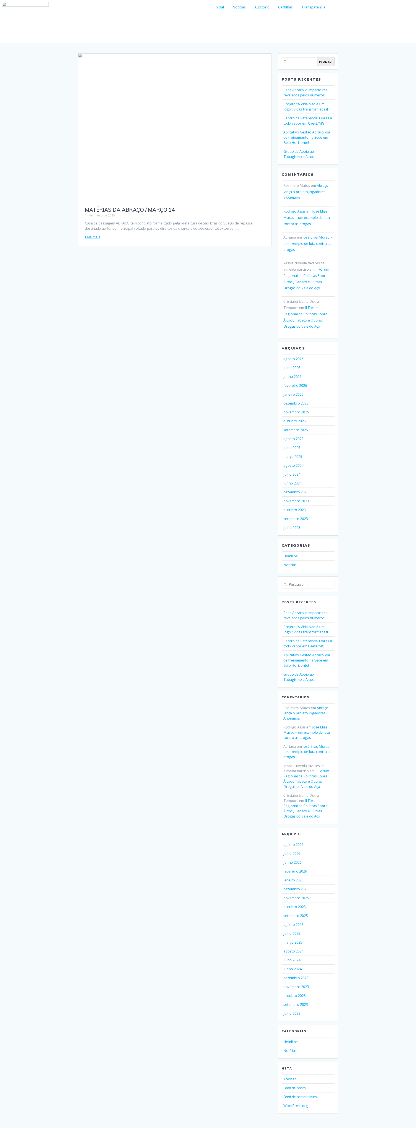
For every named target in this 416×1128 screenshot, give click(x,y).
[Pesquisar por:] (308, 584)
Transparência (313, 7)
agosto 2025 (293, 438)
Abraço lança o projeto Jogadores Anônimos (305, 191)
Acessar (289, 1079)
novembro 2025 (296, 412)
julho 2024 (291, 474)
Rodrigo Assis (294, 211)
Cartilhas (285, 7)
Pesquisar (326, 61)
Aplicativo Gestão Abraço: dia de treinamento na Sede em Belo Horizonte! (306, 137)
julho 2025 (291, 447)
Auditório (262, 7)
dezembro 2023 (296, 492)
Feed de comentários (300, 1096)
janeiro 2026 (293, 394)
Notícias (239, 7)
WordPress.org (295, 1105)
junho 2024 (292, 483)
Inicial (219, 7)
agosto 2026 (293, 358)
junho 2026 (292, 376)
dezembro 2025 (296, 403)
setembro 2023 (295, 518)
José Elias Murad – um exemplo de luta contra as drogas (306, 217)
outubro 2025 (294, 421)
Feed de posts (294, 1088)
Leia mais (92, 237)
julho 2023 (291, 527)
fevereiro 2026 (295, 385)
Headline (290, 556)
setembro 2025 (295, 429)
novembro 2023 (296, 501)
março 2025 (292, 456)
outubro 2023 (294, 509)
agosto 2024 (293, 465)
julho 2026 (291, 367)
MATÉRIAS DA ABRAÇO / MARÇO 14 (130, 209)
